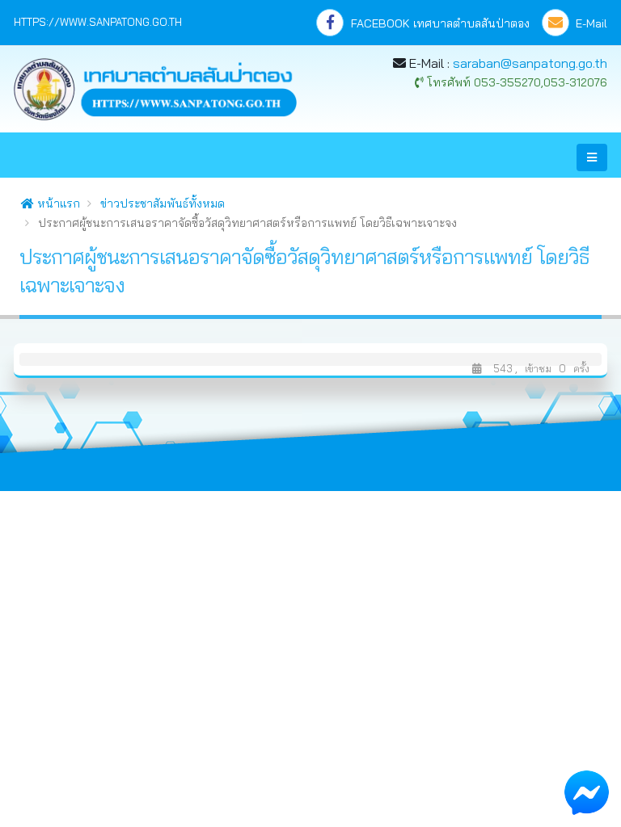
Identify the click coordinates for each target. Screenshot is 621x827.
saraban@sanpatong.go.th (530, 63)
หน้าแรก (57, 203)
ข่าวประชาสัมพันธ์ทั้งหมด (162, 203)
